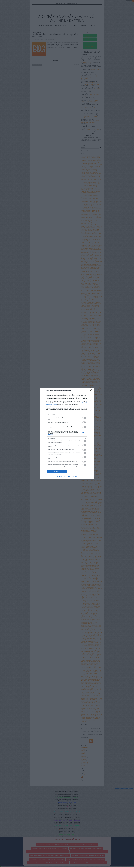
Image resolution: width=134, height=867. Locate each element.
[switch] (84, 418)
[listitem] (67, 414)
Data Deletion (59, 476)
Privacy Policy (75, 476)
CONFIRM (57, 471)
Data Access (67, 476)
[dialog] (67, 433)
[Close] (91, 390)
